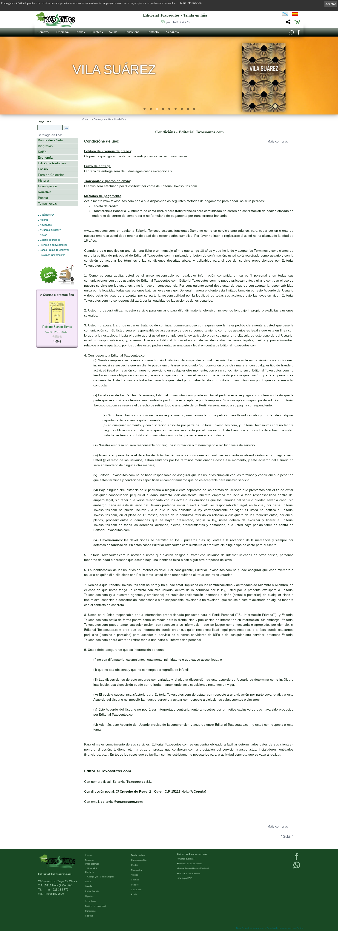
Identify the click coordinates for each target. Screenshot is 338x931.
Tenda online (138, 855)
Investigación (47, 186)
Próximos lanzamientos (189, 873)
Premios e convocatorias (54, 244)
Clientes (96, 32)
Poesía (43, 198)
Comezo (43, 32)
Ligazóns (89, 896)
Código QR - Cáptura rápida (100, 877)
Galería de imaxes (50, 239)
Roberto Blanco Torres (57, 334)
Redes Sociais (92, 891)
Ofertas (134, 865)
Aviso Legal (90, 901)
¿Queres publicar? (50, 229)
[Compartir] (287, 23)
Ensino (43, 169)
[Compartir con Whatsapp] (291, 33)
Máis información (191, 3)
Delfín (42, 152)
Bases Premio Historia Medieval (193, 868)
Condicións (132, 32)
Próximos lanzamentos (52, 255)
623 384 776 (177, 22)
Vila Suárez (114, 69)
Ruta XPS (92, 868)
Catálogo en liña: (49, 135)
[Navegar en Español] (296, 14)
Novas (43, 235)
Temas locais (47, 203)
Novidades (46, 224)
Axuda (113, 32)
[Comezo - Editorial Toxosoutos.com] (55, 19)
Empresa (62, 32)
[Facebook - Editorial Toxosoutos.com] (298, 33)
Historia (43, 180)
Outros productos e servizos (192, 854)
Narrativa (44, 192)
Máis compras (277, 141)
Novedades (136, 870)
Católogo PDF (185, 878)
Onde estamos (92, 864)
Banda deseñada (50, 140)
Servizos (172, 32)
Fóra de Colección (51, 175)
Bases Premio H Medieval (54, 249)
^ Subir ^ (287, 836)
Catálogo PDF (47, 214)
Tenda (79, 32)
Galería (88, 886)
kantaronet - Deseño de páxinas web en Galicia (278, 928)
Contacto (153, 32)
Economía (45, 157)
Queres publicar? (186, 859)
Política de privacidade (96, 906)
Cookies (89, 916)
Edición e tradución (52, 163)
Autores (44, 219)
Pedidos (135, 885)
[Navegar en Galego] (285, 14)
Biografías (45, 146)
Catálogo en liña (102, 119)
